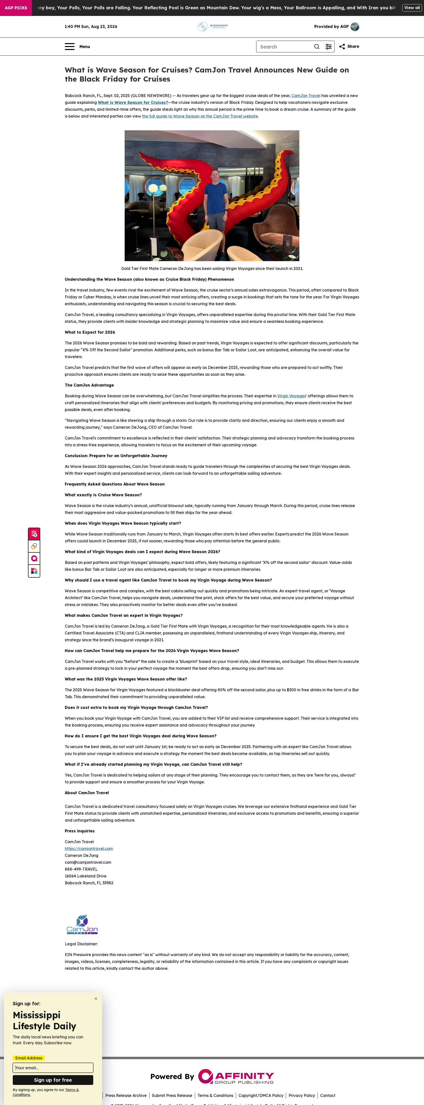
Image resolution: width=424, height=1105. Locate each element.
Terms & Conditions (215, 1095)
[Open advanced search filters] (328, 46)
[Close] (95, 998)
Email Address (28, 1058)
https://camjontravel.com (89, 848)
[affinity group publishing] (34, 559)
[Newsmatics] (34, 571)
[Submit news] (34, 534)
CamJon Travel (306, 95)
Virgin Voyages (291, 395)
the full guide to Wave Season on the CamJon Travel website (200, 116)
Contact (327, 1095)
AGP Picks (16, 7)
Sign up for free (53, 1080)
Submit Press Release (172, 1095)
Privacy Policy (302, 1095)
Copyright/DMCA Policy (260, 1095)
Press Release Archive (126, 1095)
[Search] (317, 46)
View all (412, 7)
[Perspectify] (34, 546)
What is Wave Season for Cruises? (133, 102)
